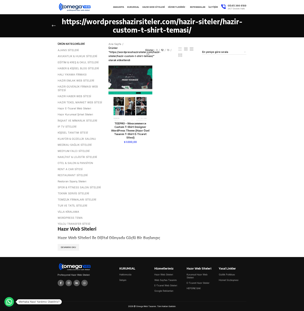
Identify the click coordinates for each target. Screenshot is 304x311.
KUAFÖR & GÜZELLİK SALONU (77, 138)
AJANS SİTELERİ (68, 50)
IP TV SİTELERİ (67, 126)
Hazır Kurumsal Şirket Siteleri (75, 114)
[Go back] (54, 26)
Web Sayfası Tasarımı (165, 280)
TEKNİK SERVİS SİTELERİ (73, 193)
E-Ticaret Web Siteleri (165, 285)
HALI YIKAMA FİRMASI (72, 74)
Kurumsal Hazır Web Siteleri (197, 276)
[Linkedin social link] (76, 283)
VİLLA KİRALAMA (68, 211)
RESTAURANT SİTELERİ (73, 175)
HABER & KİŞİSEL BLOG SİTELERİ (78, 68)
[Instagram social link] (69, 283)
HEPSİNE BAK (194, 288)
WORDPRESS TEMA (70, 217)
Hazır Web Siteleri (163, 274)
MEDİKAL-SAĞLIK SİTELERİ (75, 144)
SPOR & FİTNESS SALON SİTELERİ (79, 187)
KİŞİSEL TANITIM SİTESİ (73, 132)
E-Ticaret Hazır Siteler (198, 283)
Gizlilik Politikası (227, 274)
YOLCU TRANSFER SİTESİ (74, 223)
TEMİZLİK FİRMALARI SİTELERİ (77, 199)
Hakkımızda (125, 274)
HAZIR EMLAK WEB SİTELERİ (76, 80)
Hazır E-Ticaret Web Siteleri (74, 108)
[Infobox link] (233, 7)
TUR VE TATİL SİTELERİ (72, 205)
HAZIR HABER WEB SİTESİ (74, 96)
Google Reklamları (163, 290)
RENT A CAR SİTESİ (70, 169)
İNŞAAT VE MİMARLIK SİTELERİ (77, 120)
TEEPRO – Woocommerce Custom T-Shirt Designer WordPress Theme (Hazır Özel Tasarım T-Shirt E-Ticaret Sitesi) (130, 130)
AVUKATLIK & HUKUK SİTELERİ (77, 56)
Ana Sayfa (114, 44)
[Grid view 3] (191, 49)
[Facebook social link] (61, 283)
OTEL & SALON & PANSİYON (75, 163)
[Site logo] (75, 6)
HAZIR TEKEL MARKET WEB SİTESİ (80, 102)
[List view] (180, 49)
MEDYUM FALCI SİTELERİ (73, 151)
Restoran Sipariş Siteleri (72, 181)
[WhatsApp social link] (84, 283)
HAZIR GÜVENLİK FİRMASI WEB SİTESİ (78, 88)
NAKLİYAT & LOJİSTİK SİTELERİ (77, 157)
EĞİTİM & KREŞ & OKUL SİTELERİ (78, 62)
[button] (9, 302)
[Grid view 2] (186, 49)
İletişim (122, 280)
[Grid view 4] (180, 55)
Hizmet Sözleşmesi (228, 280)
